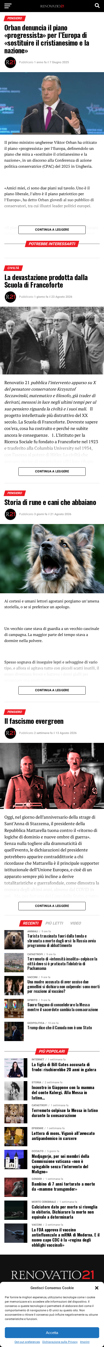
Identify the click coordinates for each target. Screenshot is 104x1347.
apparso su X (83, 382)
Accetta (52, 1333)
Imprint (84, 1341)
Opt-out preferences (27, 1341)
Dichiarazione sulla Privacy (60, 1341)
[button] (96, 1287)
